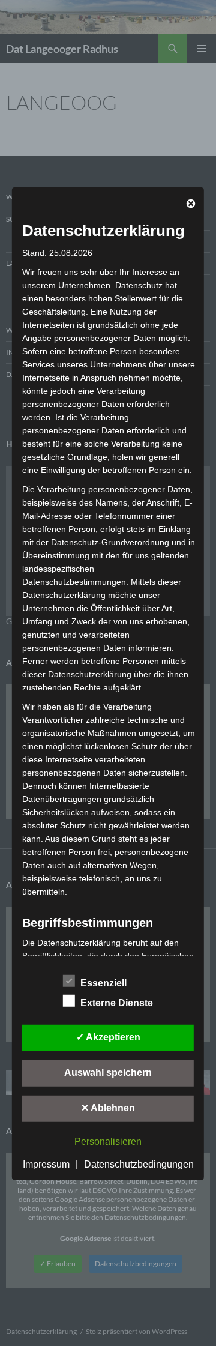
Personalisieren (108, 1141)
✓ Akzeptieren (108, 1037)
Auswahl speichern (108, 1072)
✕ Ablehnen (108, 1108)
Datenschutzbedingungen (139, 1164)
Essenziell (103, 983)
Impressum (46, 1164)
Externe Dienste (116, 1003)
